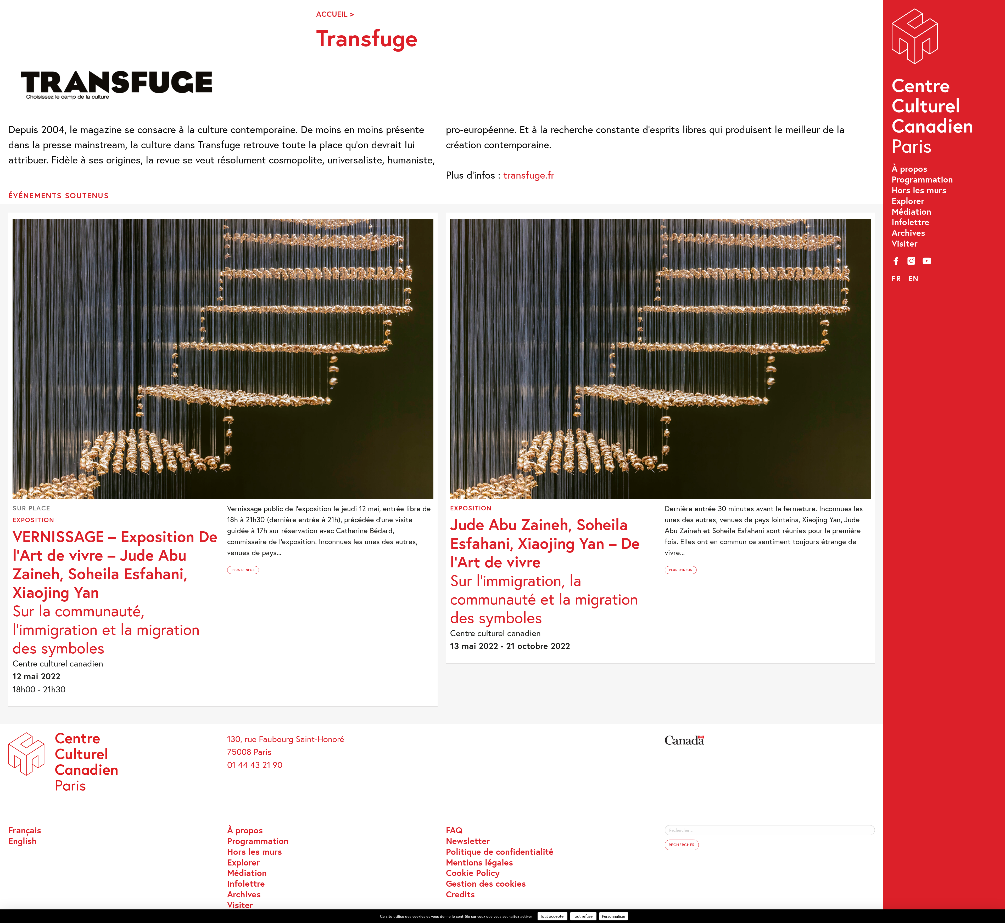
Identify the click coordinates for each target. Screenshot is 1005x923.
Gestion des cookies (486, 883)
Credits (460, 894)
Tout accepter (552, 916)
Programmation (922, 179)
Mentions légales (479, 862)
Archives (908, 232)
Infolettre (910, 222)
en (913, 278)
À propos (909, 168)
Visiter (905, 243)
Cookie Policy (473, 873)
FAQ (454, 830)
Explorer (908, 201)
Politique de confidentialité (500, 851)
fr (896, 278)
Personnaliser (613, 916)
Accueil (332, 14)
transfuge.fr (528, 174)
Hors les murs (919, 190)
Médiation (911, 211)
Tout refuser (583, 916)
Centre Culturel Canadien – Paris (934, 83)
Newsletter (468, 841)
